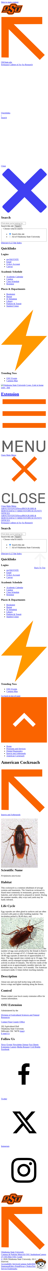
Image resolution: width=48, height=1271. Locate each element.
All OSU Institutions (31, 1254)
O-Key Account (13, 264)
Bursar (9, 296)
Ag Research (27, 64)
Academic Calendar (14, 277)
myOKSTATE (12, 259)
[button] (24, 115)
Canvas (9, 266)
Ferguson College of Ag (11, 64)
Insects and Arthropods (16, 753)
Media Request (23, 1047)
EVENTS (13, 508)
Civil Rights (35, 1047)
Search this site (7, 226)
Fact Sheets (34, 1044)
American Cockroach (15, 756)
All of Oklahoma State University (25, 237)
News (19, 508)
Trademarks (12, 1269)
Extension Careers (8, 1047)
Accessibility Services (10, 1264)
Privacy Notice (25, 1266)
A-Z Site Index (15, 243)
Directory (5, 243)
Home (9, 746)
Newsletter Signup (20, 1044)
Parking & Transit (13, 304)
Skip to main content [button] (9, 2)
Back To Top (39, 568)
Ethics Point (14, 1266)
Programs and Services (16, 749)
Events (9, 1044)
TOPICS (29, 511)
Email (8, 262)
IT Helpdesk (11, 299)
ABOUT (5, 508)
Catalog (9, 279)
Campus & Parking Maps (11, 1254)
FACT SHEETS (18, 511)
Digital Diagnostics (14, 751)
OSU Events (11, 378)
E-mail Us (5, 1033)
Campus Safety (25, 1264)
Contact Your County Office (13, 1022)
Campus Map (12, 381)
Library (9, 301)
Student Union (12, 306)
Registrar (10, 284)
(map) (22, 1031)
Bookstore (10, 294)
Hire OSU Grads (15, 1257)
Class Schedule (12, 281)
